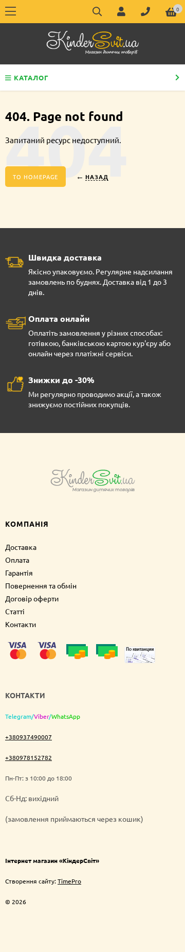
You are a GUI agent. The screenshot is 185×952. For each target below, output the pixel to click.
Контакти (20, 624)
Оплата (17, 559)
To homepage (35, 176)
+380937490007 (28, 737)
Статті (15, 611)
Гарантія (19, 572)
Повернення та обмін (41, 585)
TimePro (69, 881)
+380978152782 (28, 757)
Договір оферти (32, 598)
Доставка (20, 546)
